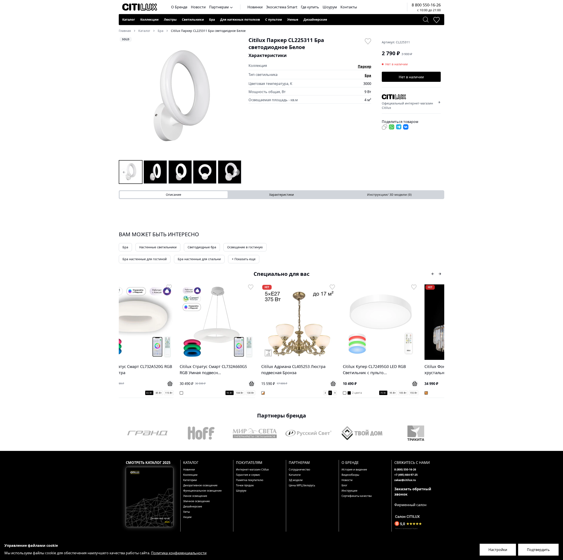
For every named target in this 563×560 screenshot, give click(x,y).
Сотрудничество (299, 469)
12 (442, 392)
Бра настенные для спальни (199, 259)
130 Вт (194, 392)
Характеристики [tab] (281, 194)
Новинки (255, 7)
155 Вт (358, 392)
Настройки (497, 549)
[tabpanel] (281, 208)
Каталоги (295, 475)
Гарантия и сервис (248, 475)
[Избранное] (436, 19)
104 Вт (184, 392)
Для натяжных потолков (240, 19)
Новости (198, 7)
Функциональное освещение (202, 490)
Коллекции (149, 19)
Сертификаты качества (357, 496)
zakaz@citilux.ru (405, 480)
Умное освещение (195, 496)
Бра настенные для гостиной (144, 259)
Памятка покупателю (249, 480)
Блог (344, 485)
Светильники (193, 19)
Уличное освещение (196, 501)
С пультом (273, 19)
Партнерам (219, 7)
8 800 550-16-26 (426, 4)
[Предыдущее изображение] (125, 97)
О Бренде (179, 7)
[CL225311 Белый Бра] (155, 172)
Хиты (186, 512)
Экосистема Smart (281, 7)
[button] (180, 98)
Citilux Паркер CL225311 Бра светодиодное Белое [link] (208, 31)
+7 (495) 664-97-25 (406, 475)
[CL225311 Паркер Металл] (229, 172)
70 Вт (328, 392)
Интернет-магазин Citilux (252, 469)
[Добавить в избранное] (367, 40)
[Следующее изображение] (235, 97)
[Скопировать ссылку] (384, 127)
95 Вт (174, 392)
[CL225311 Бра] (131, 172)
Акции (187, 517)
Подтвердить (538, 549)
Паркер (364, 66)
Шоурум (330, 7)
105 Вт (347, 392)
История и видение (354, 469)
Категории (190, 480)
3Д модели (296, 480)
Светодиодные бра (202, 247)
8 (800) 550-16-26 (405, 469)
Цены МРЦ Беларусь (302, 485)
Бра (212, 19)
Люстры (170, 19)
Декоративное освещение (200, 485)
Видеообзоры (350, 475)
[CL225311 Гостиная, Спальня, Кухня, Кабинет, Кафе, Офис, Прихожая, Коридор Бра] (205, 172)
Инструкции (349, 490)
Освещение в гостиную (245, 247)
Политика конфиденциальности (179, 553)
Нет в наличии (411, 77)
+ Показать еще (244, 259)
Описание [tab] (173, 194)
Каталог (128, 19)
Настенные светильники (158, 247)
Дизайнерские (315, 19)
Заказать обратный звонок (412, 492)
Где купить (310, 7)
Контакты (348, 7)
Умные (292, 19)
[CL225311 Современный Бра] (180, 172)
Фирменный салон (410, 504)
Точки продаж (245, 485)
